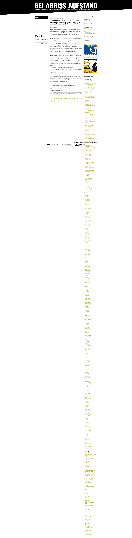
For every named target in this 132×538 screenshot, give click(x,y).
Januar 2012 (87, 425)
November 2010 (88, 443)
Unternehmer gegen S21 (89, 179)
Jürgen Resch (87, 496)
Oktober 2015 (87, 365)
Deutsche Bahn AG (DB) (90, 474)
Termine (71, 2)
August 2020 (87, 289)
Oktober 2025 (87, 207)
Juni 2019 (87, 307)
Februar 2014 (87, 392)
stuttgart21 (86, 520)
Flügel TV (87, 137)
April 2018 (87, 326)
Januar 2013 (87, 409)
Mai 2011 (86, 435)
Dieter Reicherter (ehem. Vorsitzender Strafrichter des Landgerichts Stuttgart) (90, 478)
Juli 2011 (86, 433)
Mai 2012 (86, 419)
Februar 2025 (87, 217)
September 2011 (88, 430)
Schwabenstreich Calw (89, 163)
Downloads (41, 2)
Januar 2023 (87, 250)
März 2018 (87, 327)
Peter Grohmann (89, 505)
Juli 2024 (86, 226)
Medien (87, 500)
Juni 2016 (87, 355)
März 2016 (87, 359)
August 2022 (87, 257)
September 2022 (88, 256)
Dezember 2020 (88, 283)
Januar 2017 (87, 345)
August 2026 (87, 193)
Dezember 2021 (88, 267)
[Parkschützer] (67, 145)
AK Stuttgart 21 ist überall (90, 97)
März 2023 (87, 248)
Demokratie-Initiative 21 (89, 125)
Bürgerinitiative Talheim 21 (90, 121)
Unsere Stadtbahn (88, 178)
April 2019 (87, 310)
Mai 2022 (86, 261)
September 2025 (88, 208)
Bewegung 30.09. (88, 106)
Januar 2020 (87, 298)
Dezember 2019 (88, 299)
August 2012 (87, 415)
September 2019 (88, 303)
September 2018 (88, 319)
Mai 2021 (86, 277)
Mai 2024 (86, 229)
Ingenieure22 (87, 145)
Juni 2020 (87, 291)
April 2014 (87, 389)
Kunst (67, 2)
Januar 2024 (87, 234)
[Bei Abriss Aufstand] (66, 6)
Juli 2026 (86, 195)
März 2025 (87, 216)
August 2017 (87, 336)
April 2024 (87, 230)
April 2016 (87, 357)
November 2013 (88, 396)
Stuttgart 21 (87, 519)
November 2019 (88, 300)
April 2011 (87, 436)
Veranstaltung (87, 523)
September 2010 (88, 446)
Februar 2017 (87, 344)
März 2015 (87, 374)
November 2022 (88, 253)
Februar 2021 (87, 281)
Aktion (86, 457)
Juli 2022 (86, 258)
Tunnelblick (87, 175)
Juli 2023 (86, 242)
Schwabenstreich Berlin (89, 162)
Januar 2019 (87, 314)
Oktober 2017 (87, 333)
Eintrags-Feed (87, 187)
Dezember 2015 (88, 363)
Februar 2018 (87, 328)
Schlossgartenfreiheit (89, 161)
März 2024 (87, 232)
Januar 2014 (87, 393)
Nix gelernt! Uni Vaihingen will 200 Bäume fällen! (90, 91)
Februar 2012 (87, 423)
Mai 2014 (86, 388)
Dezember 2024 (88, 220)
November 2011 (88, 427)
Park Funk (87, 151)
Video (86, 525)
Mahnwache (87, 499)
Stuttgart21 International (89, 170)
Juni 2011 (86, 434)
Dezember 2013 (88, 394)
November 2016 (88, 348)
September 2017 (88, 335)
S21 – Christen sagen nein (90, 159)
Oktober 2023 (87, 238)
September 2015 (88, 366)
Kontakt (75, 2)
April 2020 (87, 294)
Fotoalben (62, 2)
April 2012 (87, 421)
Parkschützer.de (88, 153)
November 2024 (88, 221)
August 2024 (87, 225)
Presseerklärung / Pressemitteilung (58, 93)
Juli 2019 (86, 306)
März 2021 (87, 279)
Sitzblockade (88, 516)
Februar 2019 (87, 312)
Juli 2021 (86, 274)
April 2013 (87, 405)
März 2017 (87, 343)
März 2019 (87, 311)
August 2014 (87, 384)
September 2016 (88, 351)
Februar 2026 (87, 201)
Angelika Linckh (88, 461)
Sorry (94, 77)
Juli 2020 (86, 290)
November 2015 (88, 364)
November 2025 (88, 205)
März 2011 (87, 438)
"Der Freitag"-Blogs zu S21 (90, 96)
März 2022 (87, 263)
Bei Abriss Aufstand (39, 11)
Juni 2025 (87, 212)
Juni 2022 (87, 260)
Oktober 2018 (87, 318)
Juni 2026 (87, 196)
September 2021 (88, 271)
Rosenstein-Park (88, 157)
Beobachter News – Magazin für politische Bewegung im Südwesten (90, 104)
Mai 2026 (86, 197)
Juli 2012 (86, 417)
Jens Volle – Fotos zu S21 (90, 147)
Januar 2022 (87, 266)
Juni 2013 (87, 402)
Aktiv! (36, 2)
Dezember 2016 (88, 347)
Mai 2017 (86, 340)
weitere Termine (38, 30)
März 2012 (87, 422)
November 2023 (88, 237)
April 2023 (87, 246)
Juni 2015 (87, 370)
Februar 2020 (87, 297)
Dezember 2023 (88, 236)
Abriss (86, 455)
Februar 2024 (87, 233)
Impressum (37, 141)
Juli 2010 (86, 448)
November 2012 (88, 411)
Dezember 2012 (88, 410)
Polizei (86, 506)
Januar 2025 (87, 219)
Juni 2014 (87, 386)
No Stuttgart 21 (88, 150)
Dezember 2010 (88, 442)
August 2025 (87, 209)
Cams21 (86, 124)
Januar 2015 (87, 377)
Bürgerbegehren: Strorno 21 (90, 120)
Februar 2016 (87, 360)
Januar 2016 (87, 361)
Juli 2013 (86, 401)
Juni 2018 (87, 323)
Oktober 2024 (87, 222)
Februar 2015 (87, 376)
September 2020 (88, 287)
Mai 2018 (86, 324)
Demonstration (90, 472)
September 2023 (88, 240)
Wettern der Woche (89, 531)
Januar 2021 (87, 282)
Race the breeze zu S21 (89, 154)
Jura (46, 2)
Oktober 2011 (87, 429)
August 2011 (87, 431)
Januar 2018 (87, 330)
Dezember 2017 (88, 331)
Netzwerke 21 (87, 149)
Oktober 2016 (87, 349)
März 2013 (87, 406)
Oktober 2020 (87, 286)
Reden (53, 2)
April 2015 (87, 373)
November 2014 (88, 380)
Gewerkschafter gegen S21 (90, 138)
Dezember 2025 (88, 204)
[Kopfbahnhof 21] (53, 145)
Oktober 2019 (87, 302)
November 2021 (88, 269)
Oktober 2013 (87, 397)
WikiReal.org (87, 180)
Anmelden (87, 186)
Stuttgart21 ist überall (89, 171)
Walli (65, 24)
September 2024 (88, 224)
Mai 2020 (86, 293)
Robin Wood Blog (88, 155)
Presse (57, 2)
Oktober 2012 (87, 413)
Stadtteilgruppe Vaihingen (90, 167)
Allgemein (62, 92)
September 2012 (88, 414)
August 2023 (87, 241)
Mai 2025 (86, 213)
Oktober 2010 (87, 444)
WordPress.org (88, 190)
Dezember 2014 (88, 378)
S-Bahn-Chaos (87, 158)
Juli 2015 (86, 369)
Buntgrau (86, 113)
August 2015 (87, 368)
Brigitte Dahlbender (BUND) (89, 468)
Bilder (86, 465)
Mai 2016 (86, 356)
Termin (86, 522)
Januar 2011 (87, 440)
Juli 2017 (86, 337)
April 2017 (87, 341)
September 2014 (88, 382)
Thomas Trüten (88, 174)
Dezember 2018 (88, 315)
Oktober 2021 (87, 270)
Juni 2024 (87, 228)
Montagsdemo (89, 503)
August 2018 (87, 320)
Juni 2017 (87, 339)
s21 (85, 515)
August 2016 (87, 352)
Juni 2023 (87, 244)
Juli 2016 (86, 353)
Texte (49, 2)
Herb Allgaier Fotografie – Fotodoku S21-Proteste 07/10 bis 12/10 (90, 141)
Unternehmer (68, 93)
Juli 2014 (86, 385)
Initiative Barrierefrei (89, 146)
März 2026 (87, 200)
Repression (87, 513)
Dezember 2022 (88, 252)
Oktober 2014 (87, 381)
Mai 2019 (86, 308)
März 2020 (87, 295)
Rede (87, 512)
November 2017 (88, 332)
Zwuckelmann (87, 182)
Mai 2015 (86, 372)
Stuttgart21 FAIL (88, 168)
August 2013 (87, 399)
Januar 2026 (87, 203)
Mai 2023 (86, 245)
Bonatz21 (86, 109)
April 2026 (87, 199)
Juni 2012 (87, 418)
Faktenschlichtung (88, 482)
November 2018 (88, 316)
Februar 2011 (87, 439)
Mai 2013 (86, 403)
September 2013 (88, 398)
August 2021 (87, 273)
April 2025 (87, 215)
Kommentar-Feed (88, 188)
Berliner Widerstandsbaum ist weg (57, 18)
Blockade (87, 466)
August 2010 (87, 447)
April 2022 (87, 262)
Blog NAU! (87, 108)
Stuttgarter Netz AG (89, 172)
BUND (86, 469)
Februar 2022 (87, 265)
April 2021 (87, 278)
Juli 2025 (86, 211)
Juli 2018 (86, 322)
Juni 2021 (87, 275)
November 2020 (88, 285)
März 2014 (87, 390)
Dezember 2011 (88, 426)
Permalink (59, 94)
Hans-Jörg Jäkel (87, 493)
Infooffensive (87, 143)
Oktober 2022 (87, 254)
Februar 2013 (87, 407)
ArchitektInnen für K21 (89, 101)
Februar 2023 (87, 249)
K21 (85, 497)
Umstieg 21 (87, 176)
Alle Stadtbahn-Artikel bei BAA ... (90, 57)
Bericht (87, 462)
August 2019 (87, 304)
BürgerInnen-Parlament (89, 122)
